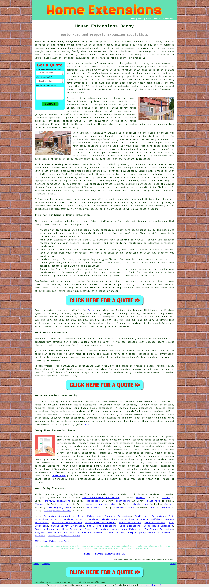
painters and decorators (101, 504)
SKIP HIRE (93, 507)
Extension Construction (59, 516)
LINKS (140, 19)
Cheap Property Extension (143, 532)
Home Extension (72, 529)
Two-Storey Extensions (159, 529)
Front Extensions (89, 516)
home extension (164, 63)
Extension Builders (149, 519)
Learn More (150, 585)
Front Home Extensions (100, 523)
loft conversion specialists (100, 498)
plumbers (169, 504)
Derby (91, 310)
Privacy (172, 564)
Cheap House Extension (158, 526)
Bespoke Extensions (97, 529)
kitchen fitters (124, 507)
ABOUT (148, 19)
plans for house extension (122, 466)
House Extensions (130, 523)
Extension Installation (67, 523)
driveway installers (57, 501)
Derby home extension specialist (92, 436)
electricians (141, 504)
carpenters (93, 501)
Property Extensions (117, 516)
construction (148, 469)
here (86, 424)
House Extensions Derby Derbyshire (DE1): (61, 41)
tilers (166, 498)
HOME (133, 19)
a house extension (107, 291)
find (44, 401)
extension (131, 124)
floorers (40, 504)
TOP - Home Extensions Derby (53, 541)
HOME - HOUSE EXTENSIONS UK (104, 553)
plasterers (153, 501)
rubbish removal (160, 507)
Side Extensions (155, 523)
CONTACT (157, 19)
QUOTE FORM (59, 476)
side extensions (68, 463)
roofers (140, 498)
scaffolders (123, 501)
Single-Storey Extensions (117, 519)
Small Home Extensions (150, 516)
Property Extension (47, 529)
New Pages (46, 564)
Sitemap (36, 564)
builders (93, 146)
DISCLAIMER (168, 19)
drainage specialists (57, 511)
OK (161, 585)
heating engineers (60, 507)
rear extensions (90, 459)
